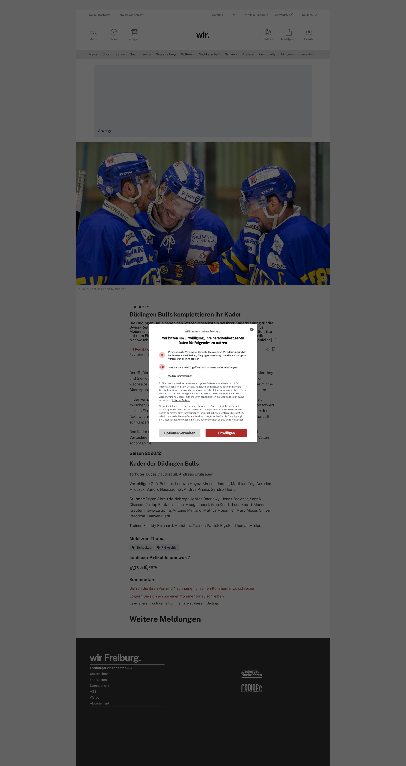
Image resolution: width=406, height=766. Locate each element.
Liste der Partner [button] (181, 400)
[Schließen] (252, 329)
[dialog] (203, 383)
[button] (203, 376)
